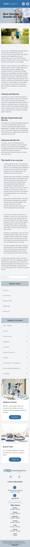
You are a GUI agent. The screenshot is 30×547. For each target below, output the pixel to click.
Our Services (6, 295)
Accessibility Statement (7, 543)
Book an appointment (15, 502)
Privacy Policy (17, 543)
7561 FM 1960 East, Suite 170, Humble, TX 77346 (15, 491)
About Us (5, 290)
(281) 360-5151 (15, 498)
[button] (1, 3)
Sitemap (23, 543)
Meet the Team (7, 301)
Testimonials (6, 306)
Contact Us (6, 311)
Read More (15, 417)
